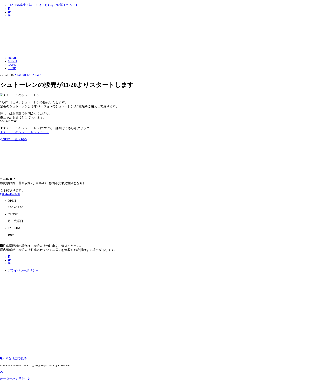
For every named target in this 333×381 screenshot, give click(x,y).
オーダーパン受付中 (14, 378)
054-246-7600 (11, 194)
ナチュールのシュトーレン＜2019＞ (24, 132)
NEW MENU (23, 74)
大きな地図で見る (14, 358)
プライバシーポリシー (23, 270)
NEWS (36, 74)
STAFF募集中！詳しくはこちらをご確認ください (42, 5)
